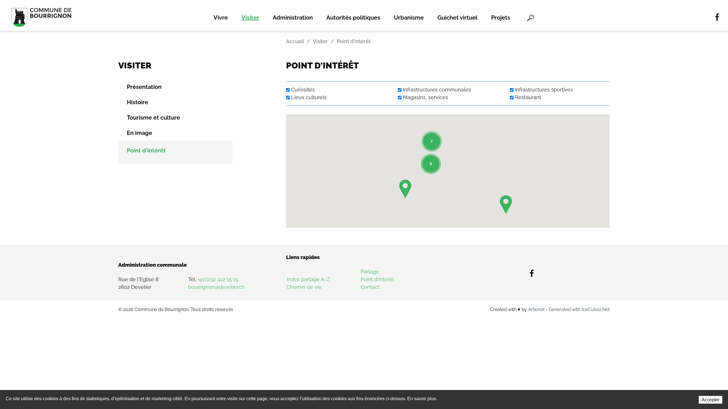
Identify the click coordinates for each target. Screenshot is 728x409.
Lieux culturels (309, 97)
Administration (293, 17)
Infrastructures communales (437, 90)
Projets (500, 17)
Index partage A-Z (308, 279)
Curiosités (303, 90)
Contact (370, 287)
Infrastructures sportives (544, 90)
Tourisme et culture (153, 117)
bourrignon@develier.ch (216, 287)
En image (139, 133)
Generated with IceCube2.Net (579, 309)
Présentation (144, 87)
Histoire (137, 102)
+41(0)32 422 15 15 (218, 279)
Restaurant (528, 97)
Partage (370, 272)
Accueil (295, 41)
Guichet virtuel (457, 17)
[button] (506, 204)
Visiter (250, 17)
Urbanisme (409, 17)
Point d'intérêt (146, 150)
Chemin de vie (304, 287)
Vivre (221, 17)
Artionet (536, 309)
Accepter (710, 399)
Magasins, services (425, 97)
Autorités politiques (353, 17)
